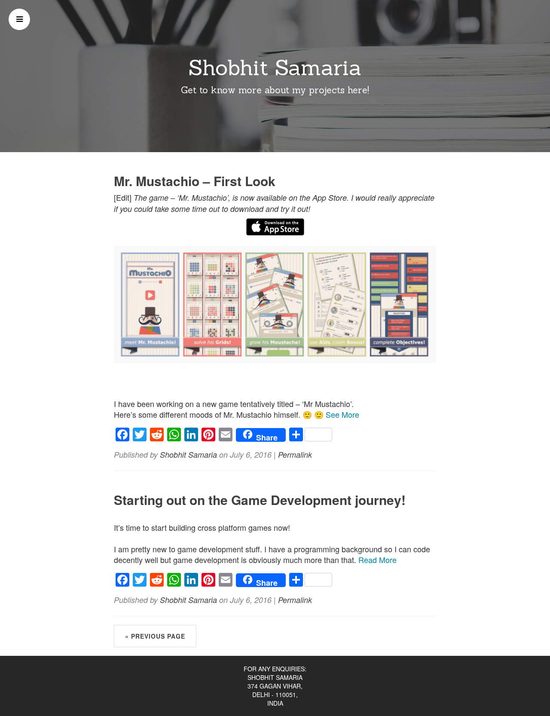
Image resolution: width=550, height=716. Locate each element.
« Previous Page (155, 636)
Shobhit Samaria (275, 67)
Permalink (295, 454)
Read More (377, 559)
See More (342, 414)
